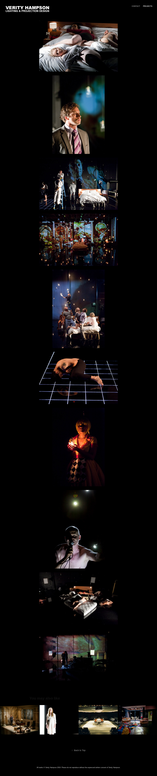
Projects (147, 6)
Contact (136, 6)
